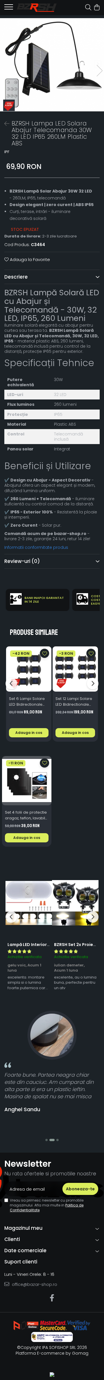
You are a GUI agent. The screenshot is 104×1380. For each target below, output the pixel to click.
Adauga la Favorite (29, 259)
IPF (6, 152)
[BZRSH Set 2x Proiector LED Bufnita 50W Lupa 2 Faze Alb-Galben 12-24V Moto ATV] (75, 903)
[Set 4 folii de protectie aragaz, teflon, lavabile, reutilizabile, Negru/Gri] (26, 780)
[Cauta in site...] (88, 7)
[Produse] (8, 8)
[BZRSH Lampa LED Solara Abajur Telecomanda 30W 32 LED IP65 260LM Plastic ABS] (52, 64)
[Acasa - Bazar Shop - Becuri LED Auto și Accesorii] (37, 7)
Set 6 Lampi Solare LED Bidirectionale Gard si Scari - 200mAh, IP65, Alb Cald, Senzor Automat (27, 701)
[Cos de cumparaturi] (97, 7)
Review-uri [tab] (22, 561)
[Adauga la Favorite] (44, 653)
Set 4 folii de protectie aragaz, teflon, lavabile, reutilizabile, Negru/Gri (26, 815)
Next (99, 71)
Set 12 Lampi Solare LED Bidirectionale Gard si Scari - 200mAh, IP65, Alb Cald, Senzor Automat (73, 701)
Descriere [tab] (16, 276)
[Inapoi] (4, 124)
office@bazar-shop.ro (34, 1284)
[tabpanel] (52, 64)
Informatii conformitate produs (36, 547)
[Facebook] (52, 1298)
